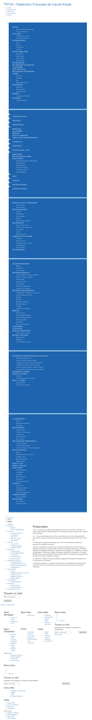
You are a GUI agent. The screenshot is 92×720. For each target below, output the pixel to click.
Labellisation (14, 535)
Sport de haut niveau (31, 634)
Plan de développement (17, 529)
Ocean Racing (13, 646)
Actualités (10, 524)
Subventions (14, 540)
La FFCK (9, 526)
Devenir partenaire (16, 587)
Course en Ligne (14, 618)
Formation (31, 637)
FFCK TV (62, 621)
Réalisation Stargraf (16, 655)
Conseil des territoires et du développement (19, 566)
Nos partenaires (15, 585)
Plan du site (14, 659)
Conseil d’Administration (18, 553)
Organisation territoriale (14, 560)
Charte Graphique (16, 582)
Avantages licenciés (16, 546)
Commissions (15, 555)
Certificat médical (16, 547)
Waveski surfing (13, 649)
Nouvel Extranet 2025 (13, 589)
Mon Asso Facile (15, 538)
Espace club (10, 11)
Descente (13, 634)
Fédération (10, 518)
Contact (9, 15)
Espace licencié (11, 9)
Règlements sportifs (16, 576)
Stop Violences (11, 13)
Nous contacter (15, 660)
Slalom (13, 623)
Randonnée (31, 615)
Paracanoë (14, 621)
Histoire (13, 528)
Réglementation (32, 639)
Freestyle (13, 640)
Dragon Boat (13, 637)
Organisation (11, 549)
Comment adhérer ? (16, 533)
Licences (9, 542)
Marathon (13, 643)
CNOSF (47, 619)
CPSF (46, 621)
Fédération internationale (49, 616)
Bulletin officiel (15, 578)
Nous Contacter (15, 558)
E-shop (9, 8)
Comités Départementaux (18, 564)
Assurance (14, 537)
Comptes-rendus (15, 574)
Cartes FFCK (14, 544)
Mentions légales (16, 657)
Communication (11, 580)
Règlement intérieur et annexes (20, 573)
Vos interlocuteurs (16, 556)
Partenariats (10, 583)
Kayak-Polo (14, 641)
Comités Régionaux (16, 562)
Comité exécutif (15, 551)
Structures (10, 531)
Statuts (13, 571)
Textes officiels (11, 569)
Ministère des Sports (48, 623)
